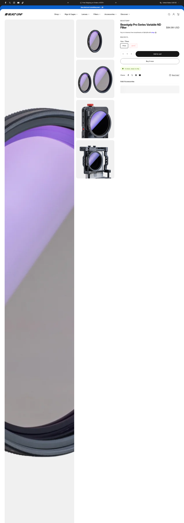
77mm (124, 45)
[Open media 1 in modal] (95, 39)
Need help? (175, 75)
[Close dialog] (74, 467)
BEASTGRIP (124, 21)
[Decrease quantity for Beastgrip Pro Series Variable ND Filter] (122, 54)
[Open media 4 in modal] (95, 119)
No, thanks (58, 499)
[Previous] (68, 2)
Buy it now (150, 61)
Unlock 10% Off (58, 492)
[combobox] (169, 2)
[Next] (116, 2)
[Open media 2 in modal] (95, 79)
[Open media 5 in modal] (95, 159)
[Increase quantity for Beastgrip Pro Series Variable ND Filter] (132, 54)
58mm (133, 45)
